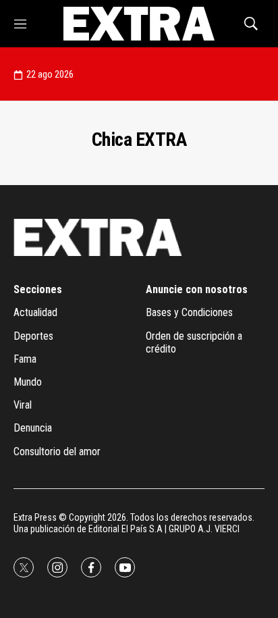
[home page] (138, 24)
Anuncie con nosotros (197, 289)
